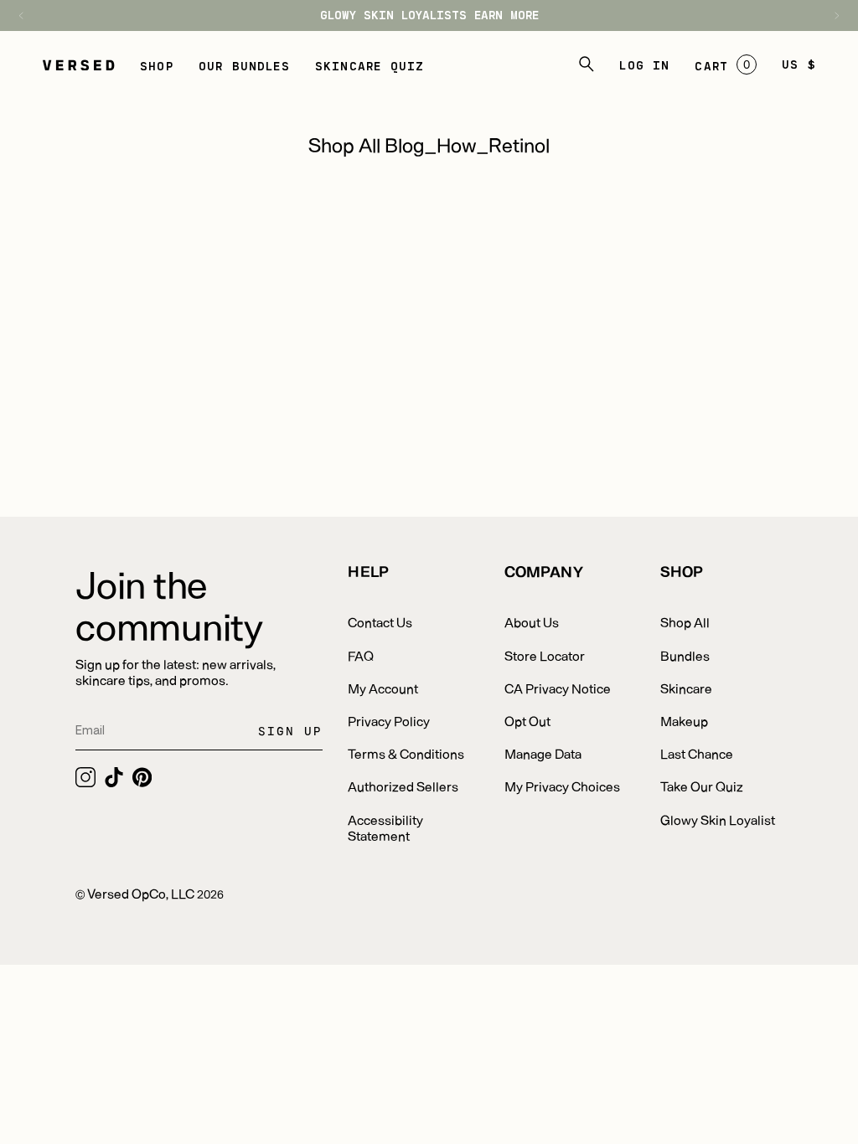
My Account (383, 688)
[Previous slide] (29, 15)
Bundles (685, 655)
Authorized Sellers (403, 786)
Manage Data (542, 753)
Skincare (686, 688)
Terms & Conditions (406, 753)
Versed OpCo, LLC (140, 893)
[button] (156, 64)
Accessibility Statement (385, 827)
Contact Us (380, 622)
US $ (799, 64)
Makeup (684, 721)
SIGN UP (290, 730)
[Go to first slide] (828, 15)
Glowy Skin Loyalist (717, 819)
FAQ (361, 655)
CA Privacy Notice (557, 688)
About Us (531, 622)
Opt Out (527, 721)
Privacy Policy (389, 721)
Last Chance (696, 753)
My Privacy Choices (562, 786)
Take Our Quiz (701, 786)
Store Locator (544, 655)
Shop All (685, 622)
